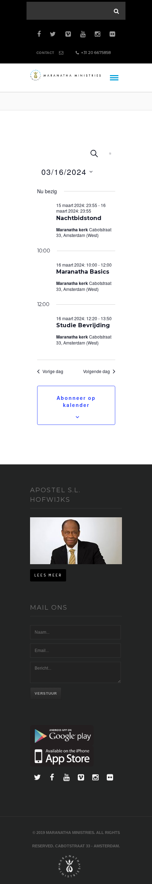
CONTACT (45, 53)
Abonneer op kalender (76, 401)
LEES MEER (48, 575)
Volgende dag (96, 371)
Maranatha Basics (82, 271)
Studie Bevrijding (83, 325)
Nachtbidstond (78, 218)
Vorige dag (52, 371)
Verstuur (46, 693)
